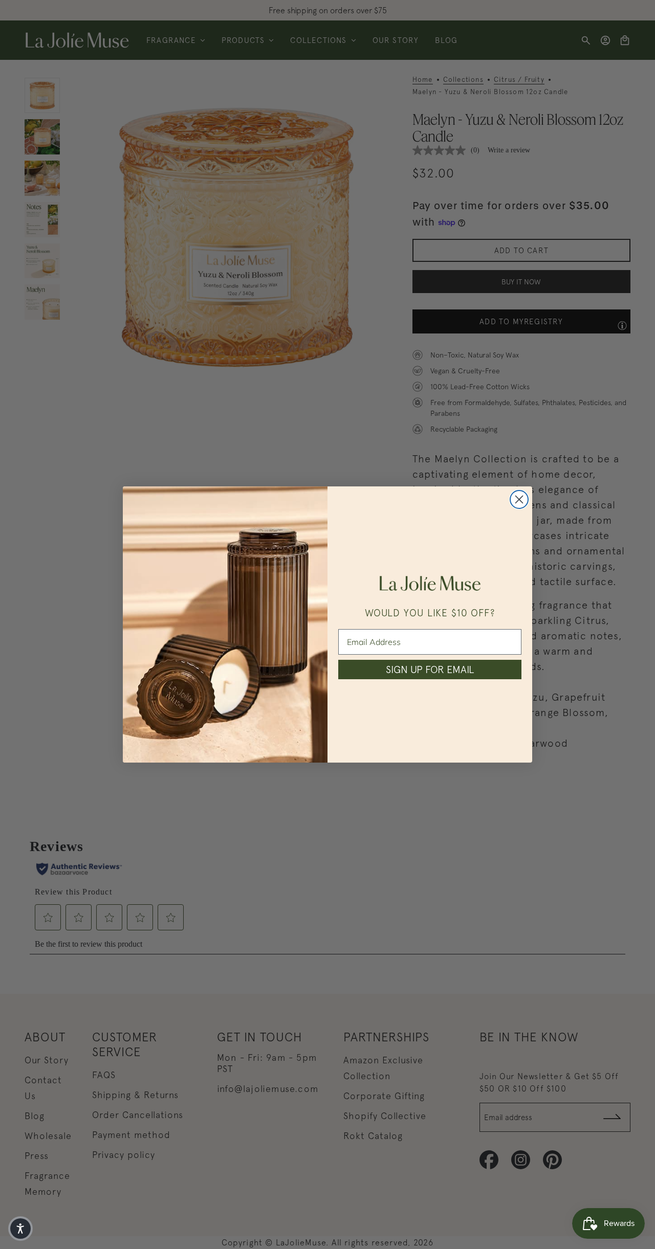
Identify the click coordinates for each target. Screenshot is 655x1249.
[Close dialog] (519, 499)
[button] (20, 1228)
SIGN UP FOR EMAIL (430, 669)
